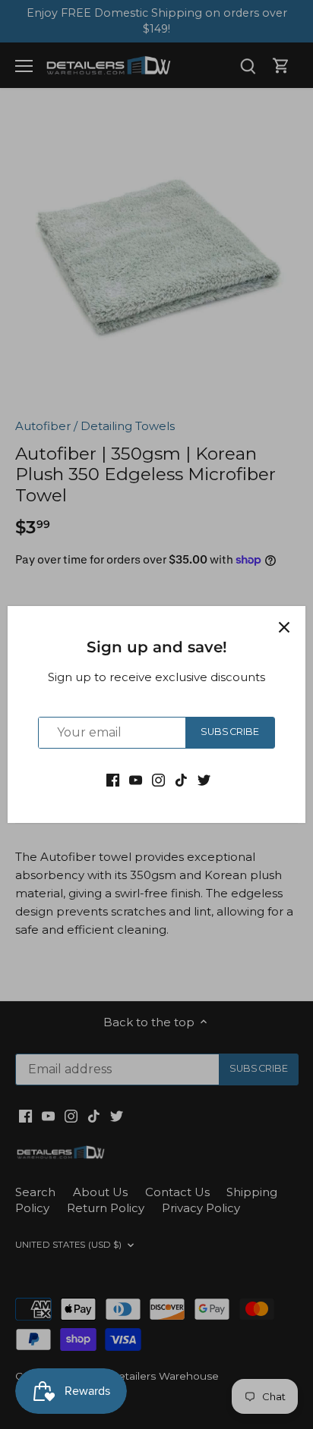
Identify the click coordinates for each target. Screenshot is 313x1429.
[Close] (284, 627)
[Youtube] (135, 779)
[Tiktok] (181, 779)
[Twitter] (204, 779)
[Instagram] (158, 779)
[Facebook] (112, 779)
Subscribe (230, 731)
